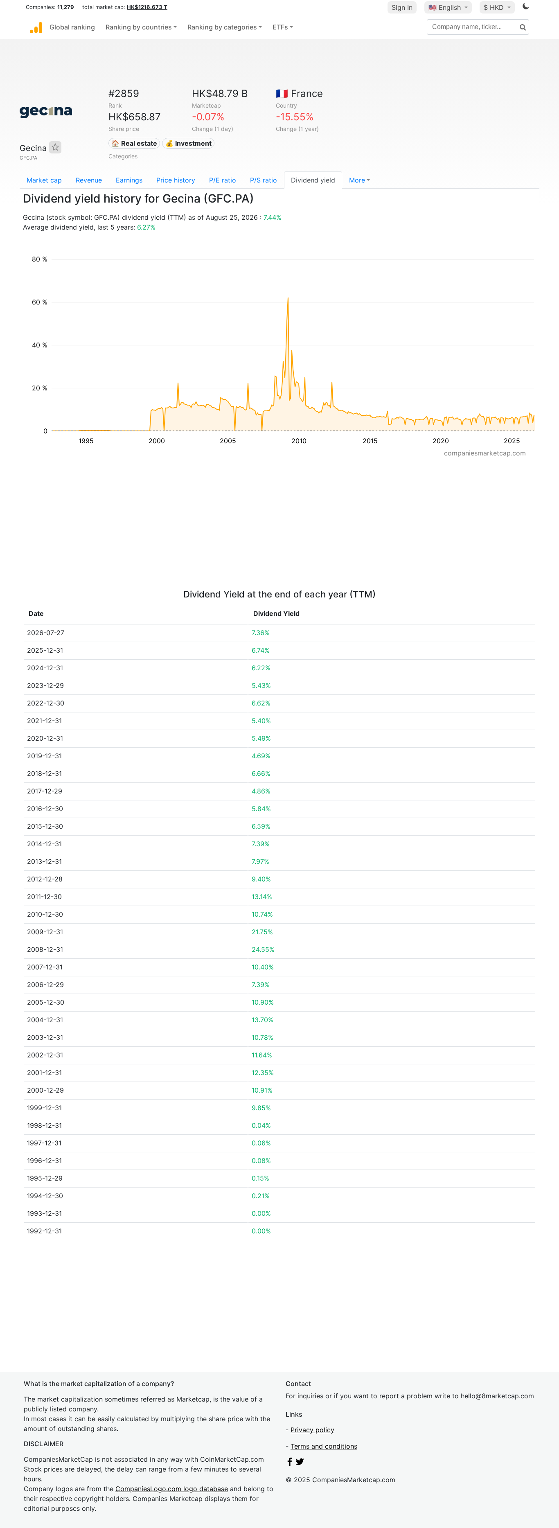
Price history (175, 180)
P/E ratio (222, 180)
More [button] (357, 180)
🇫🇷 (299, 93)
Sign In (402, 7)
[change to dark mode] (526, 8)
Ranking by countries (139, 27)
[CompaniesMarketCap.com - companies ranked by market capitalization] (36, 27)
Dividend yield (313, 180)
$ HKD (495, 7)
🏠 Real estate (134, 143)
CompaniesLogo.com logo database (171, 1489)
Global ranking (72, 27)
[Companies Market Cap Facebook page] (290, 1463)
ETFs (280, 27)
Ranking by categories (222, 27)
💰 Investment (188, 143)
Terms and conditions (324, 1446)
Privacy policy (312, 1430)
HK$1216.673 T (147, 7)
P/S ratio (263, 180)
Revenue (89, 180)
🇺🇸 (444, 7)
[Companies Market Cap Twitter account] (300, 1463)
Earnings (129, 180)
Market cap (44, 180)
